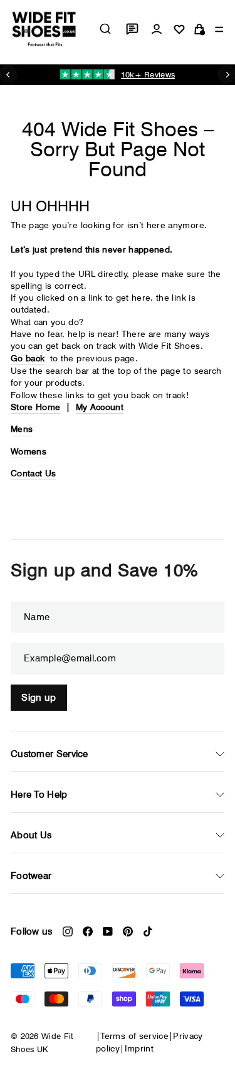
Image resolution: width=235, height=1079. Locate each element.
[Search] (105, 29)
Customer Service (49, 754)
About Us (31, 835)
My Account (99, 407)
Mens (22, 429)
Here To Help (39, 794)
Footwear (31, 875)
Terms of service (134, 1036)
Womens (28, 451)
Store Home (35, 407)
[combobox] (105, 29)
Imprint (139, 1048)
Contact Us (33, 473)
